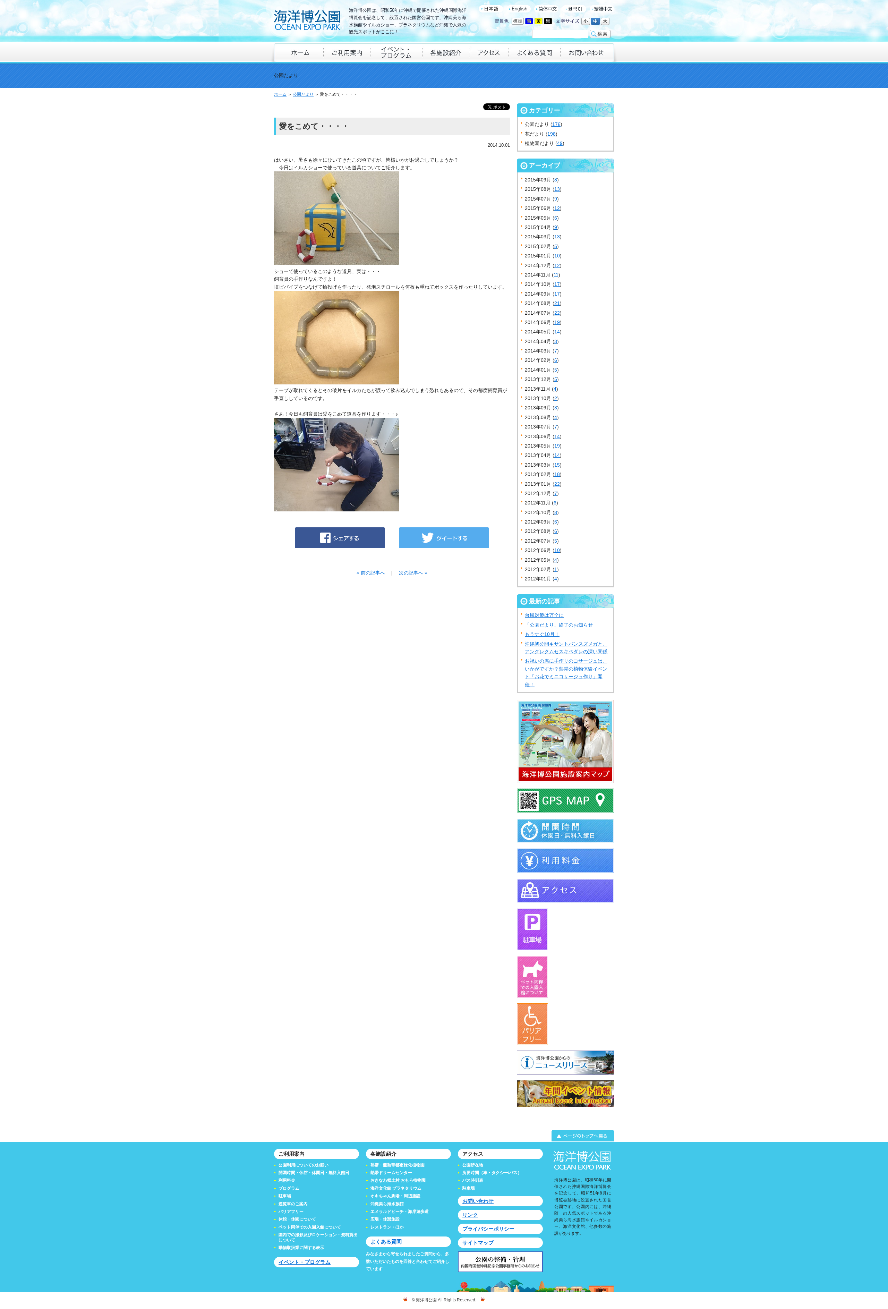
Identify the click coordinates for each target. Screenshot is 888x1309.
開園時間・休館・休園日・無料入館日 (314, 1172)
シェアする (340, 537)
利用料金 (287, 1180)
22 (557, 313)
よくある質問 (386, 1241)
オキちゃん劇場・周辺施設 (395, 1195)
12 (557, 208)
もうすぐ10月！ (542, 634)
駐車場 (285, 1195)
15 (557, 465)
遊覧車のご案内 (293, 1203)
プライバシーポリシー (488, 1229)
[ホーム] (298, 52)
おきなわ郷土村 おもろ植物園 (398, 1180)
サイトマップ (478, 1243)
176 (556, 124)
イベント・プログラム (305, 1262)
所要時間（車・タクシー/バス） (492, 1172)
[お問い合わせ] (587, 52)
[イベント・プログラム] (396, 52)
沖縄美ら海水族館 (387, 1203)
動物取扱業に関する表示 (301, 1247)
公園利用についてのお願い (303, 1165)
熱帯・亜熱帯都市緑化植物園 (397, 1165)
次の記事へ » (413, 573)
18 (557, 474)
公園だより (303, 94)
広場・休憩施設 (385, 1219)
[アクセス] (489, 52)
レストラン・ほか (387, 1227)
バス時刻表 (472, 1180)
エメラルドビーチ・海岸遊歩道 (399, 1211)
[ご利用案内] (346, 52)
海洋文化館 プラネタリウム (395, 1188)
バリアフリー (291, 1211)
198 (551, 134)
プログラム (289, 1188)
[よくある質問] (534, 52)
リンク (470, 1215)
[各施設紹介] (445, 52)
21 (557, 303)
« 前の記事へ (371, 573)
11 (556, 275)
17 (557, 284)
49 (560, 143)
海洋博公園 (307, 21)
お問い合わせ (478, 1201)
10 (557, 255)
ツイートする (444, 537)
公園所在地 (472, 1165)
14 (557, 331)
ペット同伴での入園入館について (310, 1227)
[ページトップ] (444, 1136)
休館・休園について (297, 1219)
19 (557, 322)
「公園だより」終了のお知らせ (559, 625)
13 (557, 189)
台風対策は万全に (544, 615)
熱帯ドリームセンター (391, 1172)
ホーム (280, 94)
